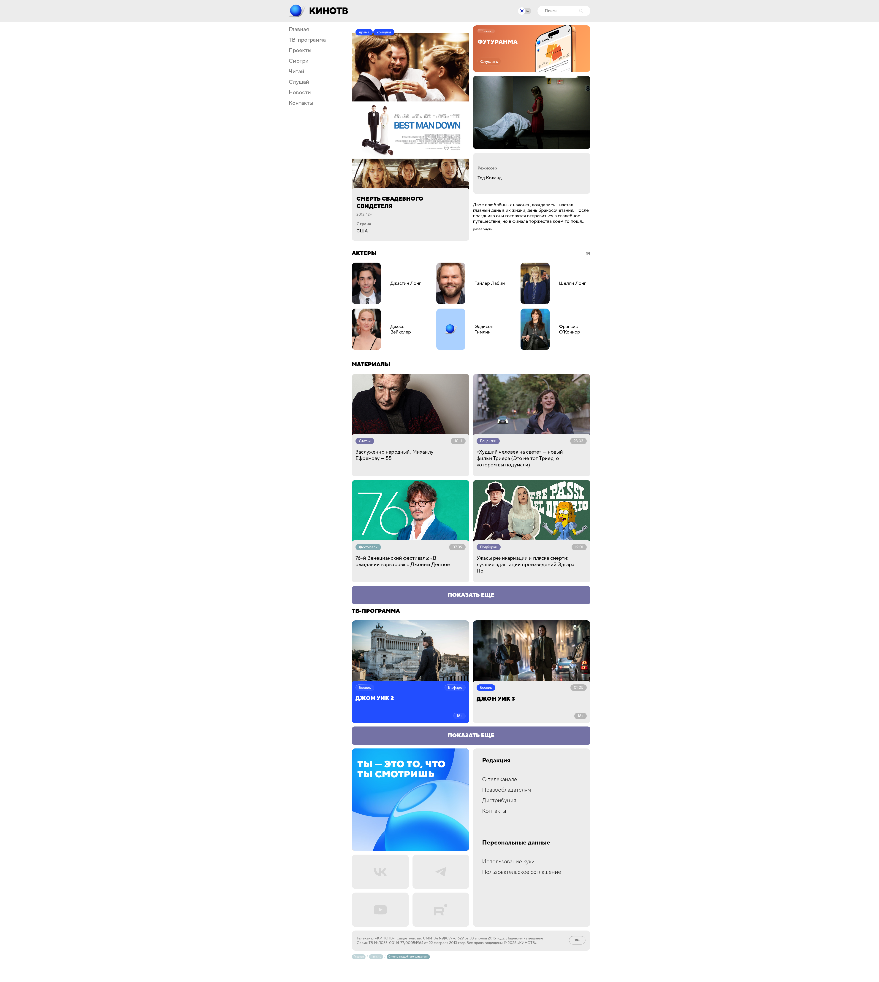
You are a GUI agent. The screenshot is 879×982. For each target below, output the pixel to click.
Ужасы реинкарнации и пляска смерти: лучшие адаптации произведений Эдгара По (525, 564)
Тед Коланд (489, 178)
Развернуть (482, 229)
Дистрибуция (499, 800)
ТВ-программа (307, 40)
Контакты (301, 103)
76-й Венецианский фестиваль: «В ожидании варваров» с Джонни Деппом (402, 561)
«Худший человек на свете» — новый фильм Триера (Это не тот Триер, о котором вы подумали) (520, 458)
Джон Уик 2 (374, 698)
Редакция (496, 761)
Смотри (299, 61)
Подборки (488, 547)
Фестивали (368, 547)
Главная (299, 29)
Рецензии (488, 441)
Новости (300, 93)
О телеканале (499, 779)
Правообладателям (506, 790)
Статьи (365, 441)
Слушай (299, 82)
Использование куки (508, 861)
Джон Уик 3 (496, 698)
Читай (296, 72)
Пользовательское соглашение (521, 872)
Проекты (300, 51)
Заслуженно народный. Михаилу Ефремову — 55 (394, 455)
